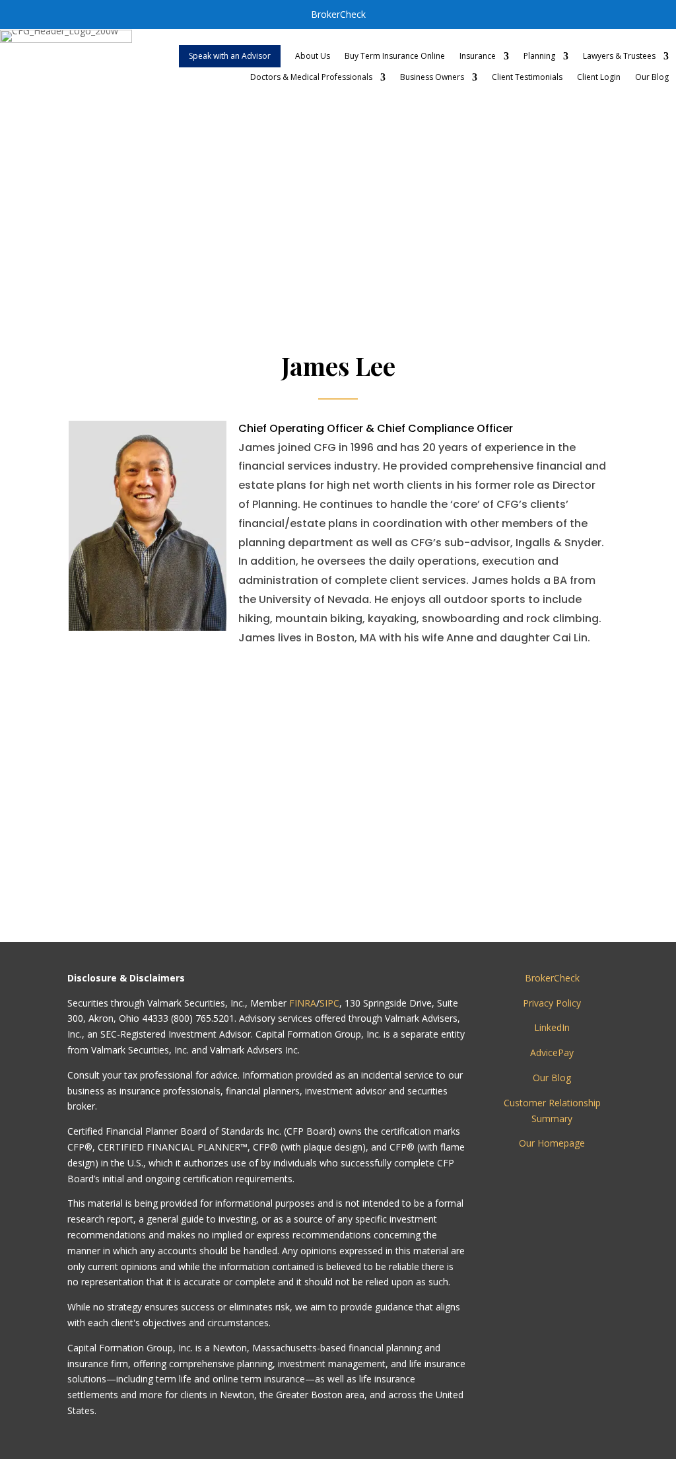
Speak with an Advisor (230, 55)
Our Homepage (552, 1143)
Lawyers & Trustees (619, 56)
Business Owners (432, 78)
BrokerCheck (338, 14)
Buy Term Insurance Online (395, 56)
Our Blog (652, 78)
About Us (312, 56)
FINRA (302, 1003)
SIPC (329, 1003)
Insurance (477, 56)
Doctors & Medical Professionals (311, 78)
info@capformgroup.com (363, 888)
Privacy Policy (552, 1003)
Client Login (599, 78)
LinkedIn (552, 1027)
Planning (539, 56)
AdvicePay (552, 1052)
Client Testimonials (527, 78)
